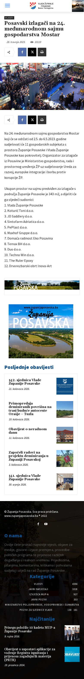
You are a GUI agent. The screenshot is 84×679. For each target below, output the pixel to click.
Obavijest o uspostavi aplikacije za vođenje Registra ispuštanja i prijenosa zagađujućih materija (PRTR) (29, 654)
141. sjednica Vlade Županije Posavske (25, 478)
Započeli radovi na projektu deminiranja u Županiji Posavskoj (28, 456)
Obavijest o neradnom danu (28, 431)
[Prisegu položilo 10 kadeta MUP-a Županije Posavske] (72, 632)
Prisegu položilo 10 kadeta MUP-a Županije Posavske (29, 629)
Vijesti (9, 17)
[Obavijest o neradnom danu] (64, 435)
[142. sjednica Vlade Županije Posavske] (64, 386)
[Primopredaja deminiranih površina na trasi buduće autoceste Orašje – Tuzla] (64, 409)
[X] (32, 52)
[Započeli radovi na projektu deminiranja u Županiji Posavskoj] (64, 458)
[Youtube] (45, 524)
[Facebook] (22, 52)
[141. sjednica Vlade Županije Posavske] (64, 481)
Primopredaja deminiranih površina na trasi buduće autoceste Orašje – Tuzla (30, 408)
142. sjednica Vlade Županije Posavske (25, 382)
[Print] (42, 52)
